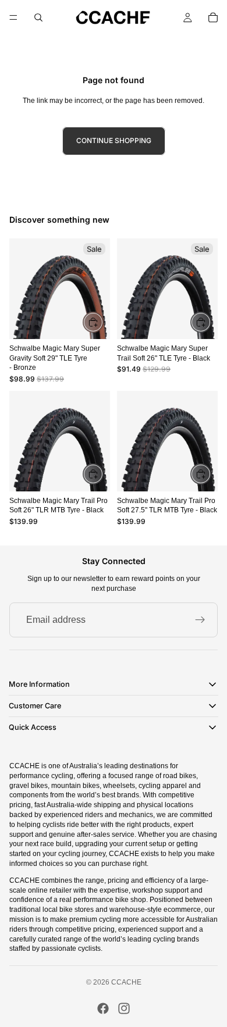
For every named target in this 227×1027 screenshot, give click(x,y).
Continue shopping (113, 140)
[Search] (38, 17)
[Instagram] (124, 1008)
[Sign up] (200, 620)
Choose (210, 473)
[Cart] (213, 17)
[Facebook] (103, 1008)
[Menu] (13, 17)
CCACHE (126, 982)
